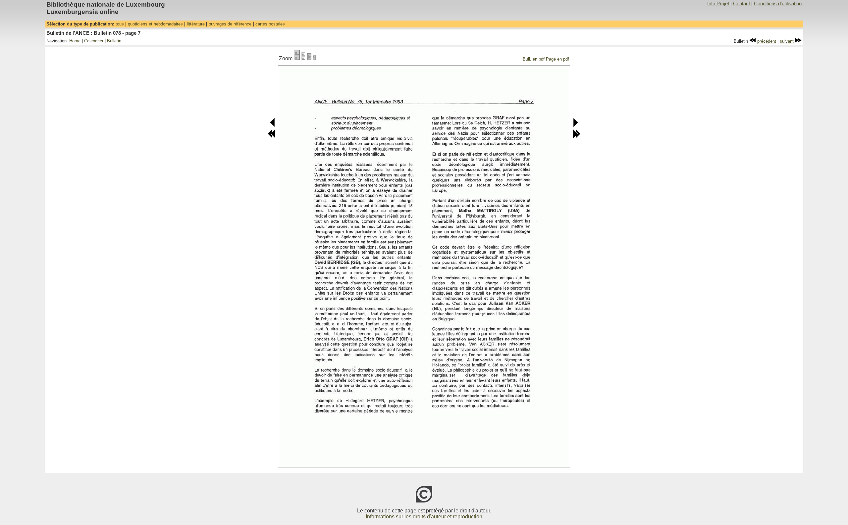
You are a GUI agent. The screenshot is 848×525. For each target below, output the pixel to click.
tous (120, 24)
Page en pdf (557, 59)
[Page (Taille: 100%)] (297, 58)
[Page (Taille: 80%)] (303, 58)
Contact (741, 3)
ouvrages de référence (230, 24)
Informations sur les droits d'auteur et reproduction (424, 516)
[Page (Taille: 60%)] (309, 58)
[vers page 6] (273, 125)
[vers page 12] (576, 137)
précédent (766, 41)
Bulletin (114, 40)
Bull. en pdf (534, 59)
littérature (196, 24)
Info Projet (718, 3)
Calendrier (93, 40)
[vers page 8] (575, 125)
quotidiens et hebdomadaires (155, 24)
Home (74, 40)
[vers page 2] (272, 137)
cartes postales (270, 24)
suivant (787, 41)
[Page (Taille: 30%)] (314, 58)
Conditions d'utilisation (778, 3)
